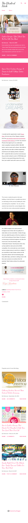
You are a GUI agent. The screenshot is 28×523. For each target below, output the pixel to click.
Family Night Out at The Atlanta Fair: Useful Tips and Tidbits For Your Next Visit (13, 465)
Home (3, 10)
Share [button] (3, 55)
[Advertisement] (14, 353)
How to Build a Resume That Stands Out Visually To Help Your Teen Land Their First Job (13, 427)
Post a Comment (12, 55)
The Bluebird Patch (8, 5)
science (4, 291)
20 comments (11, 399)
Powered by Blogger (14, 511)
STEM (8, 291)
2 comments (10, 436)
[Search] (21, 3)
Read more (23, 399)
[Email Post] (3, 295)
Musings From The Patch (13, 289)
